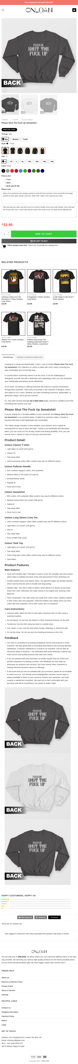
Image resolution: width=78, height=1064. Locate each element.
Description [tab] (8, 357)
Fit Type (5, 134)
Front (9, 179)
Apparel (5, 120)
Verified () (42, 917)
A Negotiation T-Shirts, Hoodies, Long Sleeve (38, 298)
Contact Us (6, 1008)
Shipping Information (10, 1012)
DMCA (4, 1021)
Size (3, 156)
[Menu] (3, 10)
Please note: (6, 189)
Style (5, 143)
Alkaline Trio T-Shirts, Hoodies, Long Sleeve (13, 341)
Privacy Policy (7, 986)
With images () (26, 917)
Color (4, 166)
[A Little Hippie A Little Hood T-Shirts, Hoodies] (64, 281)
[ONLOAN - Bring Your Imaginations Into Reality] (39, 10)
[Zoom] (4, 90)
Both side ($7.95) (13, 186)
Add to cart (43, 234)
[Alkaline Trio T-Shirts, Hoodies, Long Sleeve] (13, 323)
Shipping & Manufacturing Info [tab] (30, 357)
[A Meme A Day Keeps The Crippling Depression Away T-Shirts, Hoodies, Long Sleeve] (39, 323)
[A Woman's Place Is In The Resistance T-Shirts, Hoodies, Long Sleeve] (13, 281)
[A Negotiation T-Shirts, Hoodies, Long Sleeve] (39, 281)
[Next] (72, 55)
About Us (5, 978)
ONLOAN (22, 957)
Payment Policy (8, 1016)
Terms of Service (8, 990)
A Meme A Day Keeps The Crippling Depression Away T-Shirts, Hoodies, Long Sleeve (38, 342)
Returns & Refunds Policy (12, 982)
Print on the (6, 176)
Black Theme (27, 120)
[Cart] (74, 10)
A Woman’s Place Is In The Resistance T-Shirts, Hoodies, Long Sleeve (12, 299)
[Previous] (5, 55)
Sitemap (5, 995)
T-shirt (15, 120)
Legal (4, 1025)
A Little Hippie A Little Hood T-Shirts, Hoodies (63, 298)
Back (9, 183)
